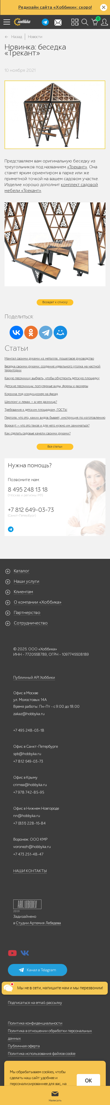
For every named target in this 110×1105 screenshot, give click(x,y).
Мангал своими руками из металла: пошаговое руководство (49, 358)
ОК (88, 1081)
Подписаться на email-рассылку (35, 1002)
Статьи (16, 348)
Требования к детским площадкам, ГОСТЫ (36, 410)
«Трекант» (77, 166)
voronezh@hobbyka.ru (32, 846)
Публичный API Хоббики (34, 677)
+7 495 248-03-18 (28, 730)
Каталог (21, 570)
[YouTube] (12, 954)
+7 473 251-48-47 (28, 854)
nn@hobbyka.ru (26, 815)
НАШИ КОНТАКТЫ (30, 871)
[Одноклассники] (31, 332)
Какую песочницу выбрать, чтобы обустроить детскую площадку (52, 378)
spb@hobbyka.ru (27, 753)
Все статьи (54, 446)
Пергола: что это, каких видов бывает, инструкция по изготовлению (55, 417)
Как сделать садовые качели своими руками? (38, 433)
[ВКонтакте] (16, 332)
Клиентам (23, 591)
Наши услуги (26, 581)
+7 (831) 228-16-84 (29, 823)
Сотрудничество (31, 623)
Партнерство (27, 612)
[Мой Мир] (60, 332)
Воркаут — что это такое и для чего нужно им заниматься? (47, 425)
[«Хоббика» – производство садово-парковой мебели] (22, 22)
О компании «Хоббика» (37, 602)
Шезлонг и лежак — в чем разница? (31, 402)
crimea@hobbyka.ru (30, 784)
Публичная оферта (24, 1046)
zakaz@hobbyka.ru (29, 713)
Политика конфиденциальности (35, 1023)
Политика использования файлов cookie (41, 1053)
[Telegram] (45, 332)
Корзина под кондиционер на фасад (31, 394)
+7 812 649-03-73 (28, 761)
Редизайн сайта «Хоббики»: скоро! (55, 7)
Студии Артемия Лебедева (38, 923)
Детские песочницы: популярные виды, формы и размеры (46, 386)
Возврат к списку (55, 302)
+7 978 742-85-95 (28, 792)
